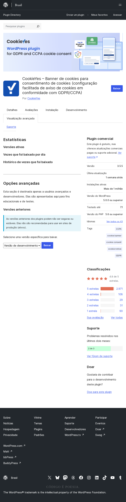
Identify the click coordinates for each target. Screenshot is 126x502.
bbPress (10, 457)
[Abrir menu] (121, 5)
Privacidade (10, 435)
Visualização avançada (20, 118)
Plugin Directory (12, 14)
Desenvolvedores (75, 429)
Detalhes (12, 110)
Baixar (117, 88)
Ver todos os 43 (114, 221)
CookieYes (33, 98)
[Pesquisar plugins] (38, 26)
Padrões (39, 435)
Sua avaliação (95, 317)
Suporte (11, 126)
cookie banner (114, 235)
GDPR (118, 255)
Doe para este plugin (99, 392)
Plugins (38, 429)
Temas (38, 423)
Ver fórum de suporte (100, 356)
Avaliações (31, 110)
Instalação (52, 110)
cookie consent (113, 242)
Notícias (8, 423)
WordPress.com (14, 445)
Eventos (100, 423)
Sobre (6, 417)
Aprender (70, 417)
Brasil (14, 477)
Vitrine (38, 417)
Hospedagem (11, 429)
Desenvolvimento (76, 110)
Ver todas (117, 317)
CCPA (118, 229)
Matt (7, 451)
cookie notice (114, 249)
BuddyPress (12, 463)
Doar (100, 429)
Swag (100, 435)
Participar (101, 417)
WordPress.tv (74, 435)
